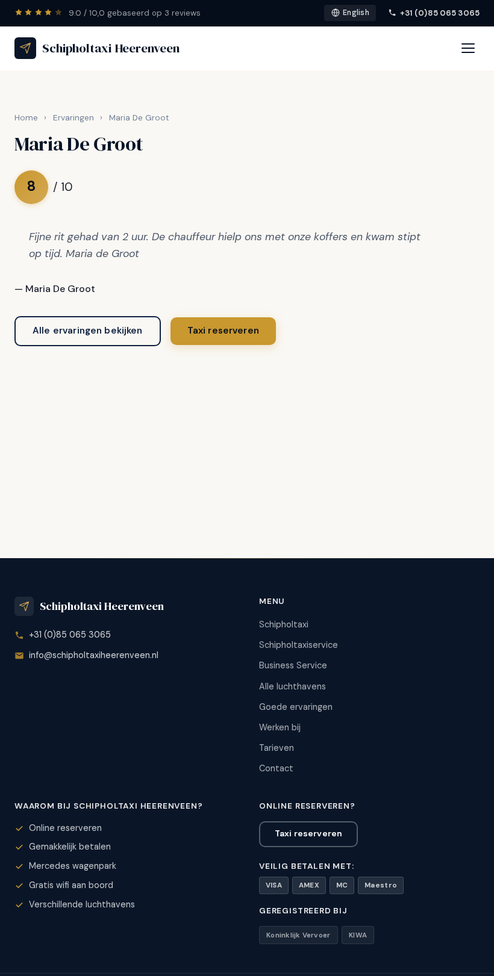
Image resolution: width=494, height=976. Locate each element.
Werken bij (280, 727)
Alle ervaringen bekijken (88, 331)
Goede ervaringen (296, 706)
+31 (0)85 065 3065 (440, 13)
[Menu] (468, 48)
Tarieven (276, 747)
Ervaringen (73, 118)
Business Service (293, 665)
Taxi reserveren (223, 331)
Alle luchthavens (292, 686)
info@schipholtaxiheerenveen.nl (93, 655)
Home (26, 118)
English (356, 12)
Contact (276, 768)
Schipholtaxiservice (298, 644)
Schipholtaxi (283, 624)
